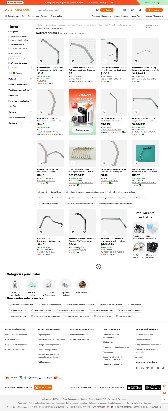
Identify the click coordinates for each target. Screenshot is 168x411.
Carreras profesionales (14, 350)
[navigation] (20, 146)
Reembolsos (108, 352)
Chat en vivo (108, 342)
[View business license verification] (107, 407)
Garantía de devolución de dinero (51, 340)
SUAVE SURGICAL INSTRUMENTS (82, 183)
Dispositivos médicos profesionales (93, 25)
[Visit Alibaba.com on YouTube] (158, 367)
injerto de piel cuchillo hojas (111, 305)
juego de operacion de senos (78, 316)
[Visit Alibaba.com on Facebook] (137, 367)
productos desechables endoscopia (80, 204)
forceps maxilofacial (18, 316)
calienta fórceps (76, 198)
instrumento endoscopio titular (22, 305)
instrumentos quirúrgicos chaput (102, 198)
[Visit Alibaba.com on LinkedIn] (142, 367)
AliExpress (46, 399)
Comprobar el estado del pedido (148, 345)
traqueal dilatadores (18, 310)
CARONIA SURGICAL (46, 181)
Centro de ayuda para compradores (111, 336)
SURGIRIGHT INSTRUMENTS (144, 183)
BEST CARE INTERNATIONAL (144, 79)
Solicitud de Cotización (79, 340)
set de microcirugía (104, 316)
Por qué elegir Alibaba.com (16, 335)
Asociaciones (140, 357)
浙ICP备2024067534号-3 (151, 407)
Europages (122, 399)
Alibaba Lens (17, 387)
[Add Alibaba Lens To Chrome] (43, 387)
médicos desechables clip (51, 305)
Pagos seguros (44, 335)
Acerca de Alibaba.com (15, 329)
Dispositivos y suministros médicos (60, 25)
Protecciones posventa (47, 350)
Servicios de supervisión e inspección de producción (48, 356)
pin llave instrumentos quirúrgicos (71, 310)
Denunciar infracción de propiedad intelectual (113, 358)
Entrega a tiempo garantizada (49, 345)
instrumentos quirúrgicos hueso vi (81, 305)
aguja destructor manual (50, 204)
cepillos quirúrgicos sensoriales (123, 192)
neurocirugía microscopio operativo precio (116, 204)
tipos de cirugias (125, 316)
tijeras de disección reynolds (131, 310)
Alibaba (39, 25)
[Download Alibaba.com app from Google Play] (154, 387)
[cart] (133, 10)
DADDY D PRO (75, 79)
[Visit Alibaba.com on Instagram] (152, 367)
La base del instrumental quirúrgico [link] (50, 28)
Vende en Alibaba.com (144, 335)
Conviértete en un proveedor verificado (147, 351)
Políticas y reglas (44, 362)
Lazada (84, 399)
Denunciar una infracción (113, 364)
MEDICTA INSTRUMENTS (111, 79)
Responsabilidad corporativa (16, 345)
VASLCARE (41, 81)
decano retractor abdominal (132, 198)
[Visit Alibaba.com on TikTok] (163, 367)
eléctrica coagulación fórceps (52, 198)
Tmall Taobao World (71, 399)
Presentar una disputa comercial (116, 347)
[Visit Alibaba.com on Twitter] (147, 367)
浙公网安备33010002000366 (127, 407)
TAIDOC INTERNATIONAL (47, 132)
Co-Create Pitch (12, 340)
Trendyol (112, 399)
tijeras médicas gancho (42, 310)
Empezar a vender (142, 340)
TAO (104, 399)
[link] (164, 386)
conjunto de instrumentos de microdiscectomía (86, 192)
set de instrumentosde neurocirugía (47, 316)
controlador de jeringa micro (102, 310)
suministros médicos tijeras (51, 192)
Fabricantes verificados (79, 335)
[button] (97, 10)
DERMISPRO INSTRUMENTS (143, 132)
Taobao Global (95, 399)
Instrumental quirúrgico (121, 25)
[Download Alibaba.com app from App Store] (134, 387)
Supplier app (85, 387)
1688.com (57, 399)
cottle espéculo (135, 305)
